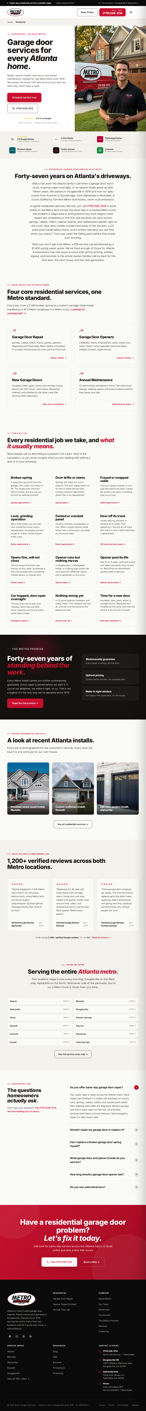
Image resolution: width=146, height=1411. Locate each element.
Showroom (104, 1309)
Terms (111, 1405)
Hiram (40, 1017)
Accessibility (122, 1405)
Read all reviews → (101, 937)
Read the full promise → (25, 703)
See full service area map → (73, 1054)
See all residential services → (73, 824)
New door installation (53, 404)
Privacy (102, 1405)
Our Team (104, 1304)
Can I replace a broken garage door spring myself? (95, 1144)
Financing (104, 1331)
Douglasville (106, 1009)
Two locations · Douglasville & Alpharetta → (120, 3)
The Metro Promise (108, 1320)
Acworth (40, 1034)
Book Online (87, 12)
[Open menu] (131, 12)
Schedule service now (24, 97)
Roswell (40, 1026)
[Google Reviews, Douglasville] (23, 1336)
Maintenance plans (121, 404)
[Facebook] (10, 1336)
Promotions (59, 1367)
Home (10, 22)
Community (104, 1315)
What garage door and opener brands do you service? (97, 1160)
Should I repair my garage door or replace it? (97, 1129)
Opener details (124, 358)
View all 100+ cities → (18, 1378)
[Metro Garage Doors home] (15, 12)
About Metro (105, 1298)
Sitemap (135, 1405)
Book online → (92, 1262)
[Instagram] (17, 1336)
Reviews (103, 1326)
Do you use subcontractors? (87, 1187)
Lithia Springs (106, 1042)
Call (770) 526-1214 (61, 1262)
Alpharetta (40, 1009)
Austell (40, 1042)
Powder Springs (106, 1017)
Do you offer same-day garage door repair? (96, 1087)
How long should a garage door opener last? (97, 1174)
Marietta (106, 1001)
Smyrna (106, 1026)
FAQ (55, 1357)
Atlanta (40, 1001)
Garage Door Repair (63, 1298)
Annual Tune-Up (61, 1309)
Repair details (57, 358)
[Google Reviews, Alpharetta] (30, 1336)
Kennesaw (106, 1034)
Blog (55, 1351)
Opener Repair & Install (64, 1304)
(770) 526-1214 (24, 108)
